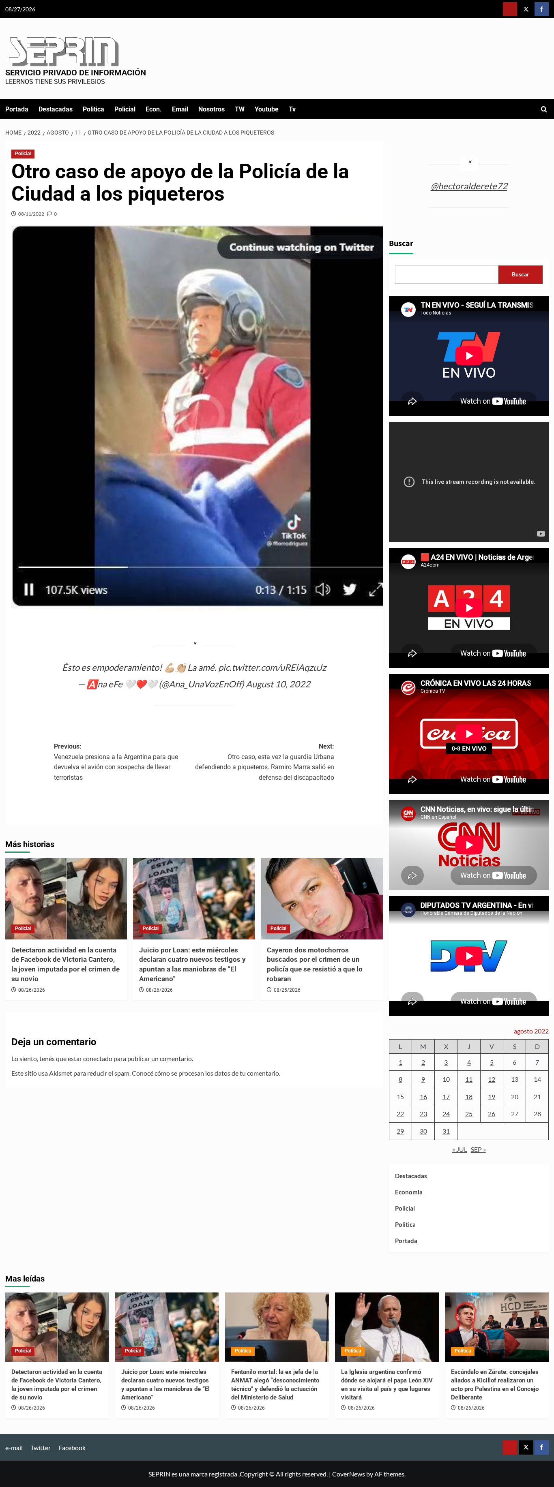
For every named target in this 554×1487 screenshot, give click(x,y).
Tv (292, 109)
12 (491, 1079)
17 (446, 1096)
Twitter (40, 1447)
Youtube (267, 109)
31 (446, 1131)
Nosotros (211, 109)
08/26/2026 (31, 990)
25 (468, 1113)
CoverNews (348, 1474)
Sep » (478, 1149)
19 (491, 1096)
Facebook (72, 1447)
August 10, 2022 (278, 683)
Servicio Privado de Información (75, 72)
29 (400, 1131)
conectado (97, 1058)
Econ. (154, 109)
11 (468, 1079)
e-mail (14, 1447)
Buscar (401, 243)
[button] (544, 109)
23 (423, 1113)
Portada (16, 109)
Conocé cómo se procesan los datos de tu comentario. (206, 1073)
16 (423, 1096)
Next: (264, 761)
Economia (409, 1192)
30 (423, 1131)
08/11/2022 (31, 214)
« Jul (459, 1149)
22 (400, 1113)
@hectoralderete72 (469, 185)
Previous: (116, 761)
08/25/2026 (287, 990)
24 (446, 1113)
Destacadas (56, 109)
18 (468, 1096)
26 (491, 1113)
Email (180, 109)
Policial (124, 109)
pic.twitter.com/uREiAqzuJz (272, 667)
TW (240, 109)
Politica (93, 109)
